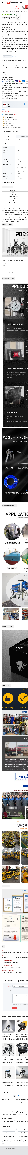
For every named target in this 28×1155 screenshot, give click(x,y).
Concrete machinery (6, 1102)
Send (15, 1008)
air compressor (5, 1099)
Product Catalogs (23, 1096)
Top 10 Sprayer (6, 1140)
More (3, 1143)
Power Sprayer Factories (9, 1133)
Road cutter (18, 1105)
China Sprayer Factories (8, 1129)
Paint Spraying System (8, 1121)
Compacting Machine (21, 1102)
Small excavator (5, 1105)
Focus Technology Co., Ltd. (19, 1148)
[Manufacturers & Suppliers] (14, 2)
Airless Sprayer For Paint (9, 1136)
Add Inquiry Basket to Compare (10, 131)
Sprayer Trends (17, 1140)
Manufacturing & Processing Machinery (14, 11)
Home (3, 11)
